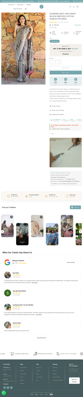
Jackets (22, 380)
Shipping (55, 367)
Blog (37, 374)
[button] (70, 6)
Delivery (55, 374)
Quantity (51, 58)
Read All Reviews (41, 337)
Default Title (54, 41)
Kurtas (21, 377)
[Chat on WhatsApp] (3, 393)
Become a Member (74, 380)
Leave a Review (71, 262)
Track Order (39, 377)
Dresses (22, 383)
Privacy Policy (56, 377)
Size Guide (78, 25)
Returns (55, 370)
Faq (37, 380)
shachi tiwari (17, 323)
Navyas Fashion (18, 261)
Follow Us (76, 207)
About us (38, 367)
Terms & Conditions (58, 380)
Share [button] (52, 133)
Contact (38, 370)
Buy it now (66, 73)
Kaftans (22, 370)
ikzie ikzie (16, 273)
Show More (35, 282)
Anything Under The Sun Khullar (23, 305)
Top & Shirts (23, 374)
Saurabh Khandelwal (19, 291)
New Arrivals (23, 367)
